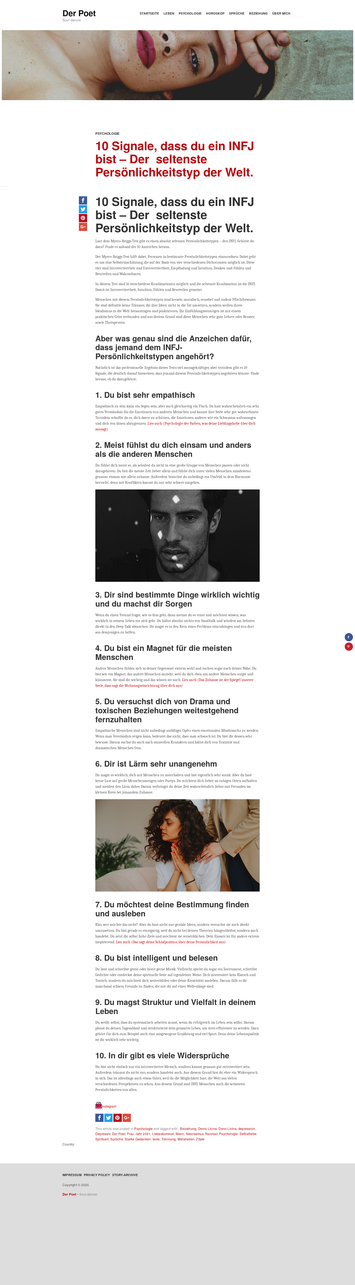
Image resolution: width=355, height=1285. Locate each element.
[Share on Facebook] (349, 637)
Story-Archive (125, 1175)
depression (246, 1128)
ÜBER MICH (281, 13)
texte (156, 1139)
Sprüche (236, 13)
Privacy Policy (97, 1175)
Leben (169, 13)
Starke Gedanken (138, 1139)
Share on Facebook (83, 200)
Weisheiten (186, 1139)
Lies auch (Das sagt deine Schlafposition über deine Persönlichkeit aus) (171, 942)
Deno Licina (227, 1128)
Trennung (168, 1139)
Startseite (149, 13)
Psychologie (190, 13)
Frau (130, 1133)
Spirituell (102, 1139)
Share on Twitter (83, 209)
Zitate (200, 1139)
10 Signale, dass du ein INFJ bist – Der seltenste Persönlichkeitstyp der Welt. (174, 158)
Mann (180, 1133)
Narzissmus (195, 1133)
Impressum (72, 1175)
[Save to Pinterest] (349, 646)
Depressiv (102, 1133)
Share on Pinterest (83, 218)
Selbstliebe (248, 1133)
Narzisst (211, 1133)
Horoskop (215, 13)
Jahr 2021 (142, 1133)
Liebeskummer (163, 1133)
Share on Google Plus (83, 227)
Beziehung (258, 13)
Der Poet (79, 13)
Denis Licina (207, 1128)
